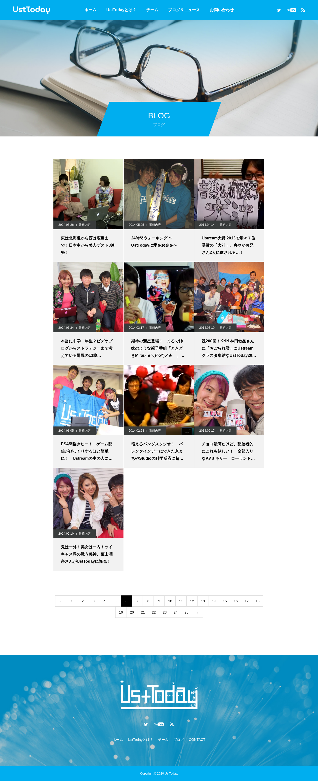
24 (176, 612)
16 (236, 601)
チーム (152, 10)
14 (214, 601)
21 (143, 612)
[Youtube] (291, 9)
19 (121, 612)
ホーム (90, 10)
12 (192, 601)
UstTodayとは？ (121, 10)
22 (154, 612)
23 (165, 612)
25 (187, 612)
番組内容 (85, 225)
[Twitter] (279, 9)
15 (225, 601)
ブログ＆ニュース (184, 10)
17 (247, 601)
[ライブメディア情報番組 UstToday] (31, 9)
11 (181, 601)
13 (203, 601)
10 (170, 601)
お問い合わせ (222, 10)
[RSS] (303, 9)
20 (132, 612)
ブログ (178, 740)
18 (258, 601)
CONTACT (197, 740)
